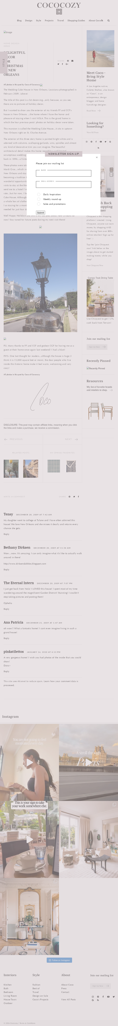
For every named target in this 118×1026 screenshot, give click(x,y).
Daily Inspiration (52, 194)
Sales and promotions (54, 204)
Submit (40, 212)
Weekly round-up (52, 199)
